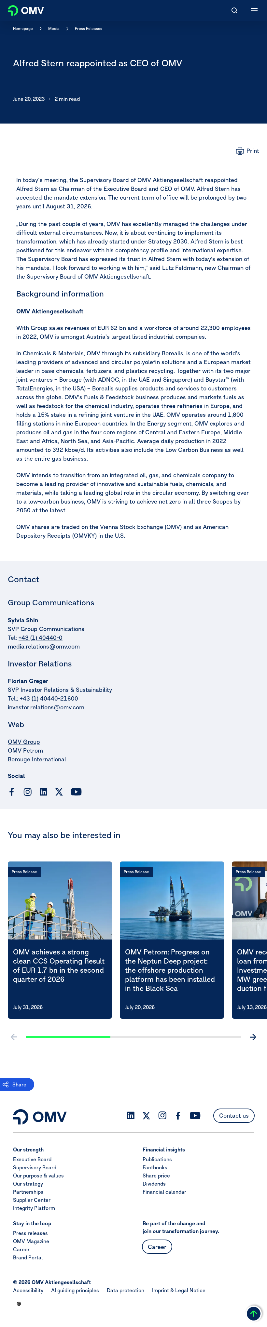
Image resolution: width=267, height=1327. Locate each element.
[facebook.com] (12, 792)
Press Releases (88, 28)
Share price (156, 1175)
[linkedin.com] (43, 792)
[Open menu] (254, 10)
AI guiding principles (75, 1290)
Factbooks (155, 1167)
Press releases (30, 1233)
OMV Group (24, 741)
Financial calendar (164, 1192)
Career (21, 1249)
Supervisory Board (34, 1167)
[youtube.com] (76, 792)
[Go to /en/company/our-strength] (19, 1303)
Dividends (154, 1183)
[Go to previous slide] (14, 1037)
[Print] (247, 151)
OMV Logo (20, 9)
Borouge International (37, 759)
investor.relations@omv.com (46, 707)
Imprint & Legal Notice (178, 1290)
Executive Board (32, 1159)
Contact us (234, 1115)
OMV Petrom (25, 750)
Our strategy (28, 1183)
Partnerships (28, 1192)
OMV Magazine (31, 1241)
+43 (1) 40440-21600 (49, 698)
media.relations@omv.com (44, 646)
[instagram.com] (27, 792)
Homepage (23, 28)
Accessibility (28, 1290)
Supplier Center (31, 1200)
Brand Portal (28, 1257)
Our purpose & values (38, 1175)
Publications (157, 1159)
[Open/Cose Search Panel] (234, 10)
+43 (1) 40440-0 (41, 637)
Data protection (125, 1290)
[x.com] (59, 792)
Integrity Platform (34, 1208)
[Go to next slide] (252, 1037)
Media (54, 28)
